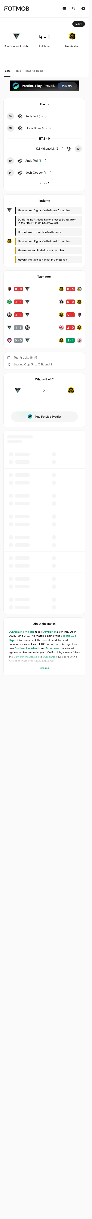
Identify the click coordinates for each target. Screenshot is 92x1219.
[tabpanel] (44, 346)
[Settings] (83, 8)
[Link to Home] (16, 8)
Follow (78, 23)
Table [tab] (17, 70)
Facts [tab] (7, 70)
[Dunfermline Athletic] (17, 392)
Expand (44, 667)
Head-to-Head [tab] (34, 70)
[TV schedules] (64, 8)
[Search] (74, 8)
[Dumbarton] (71, 392)
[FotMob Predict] (44, 85)
